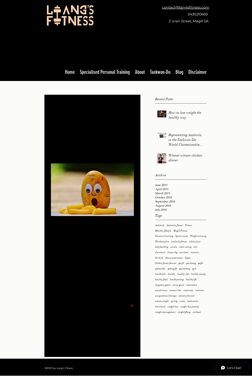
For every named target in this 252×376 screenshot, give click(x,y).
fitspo (188, 257)
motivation (191, 285)
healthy (171, 274)
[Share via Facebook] (52, 295)
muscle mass (161, 290)
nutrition (199, 290)
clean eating (185, 246)
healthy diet (183, 274)
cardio (173, 246)
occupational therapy (166, 295)
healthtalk (160, 274)
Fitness (188, 225)
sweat (182, 301)
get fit (181, 263)
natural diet (175, 290)
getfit (200, 263)
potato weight (162, 301)
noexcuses (188, 290)
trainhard (160, 306)
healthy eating (198, 274)
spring (174, 301)
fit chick (159, 257)
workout (197, 312)
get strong (191, 263)
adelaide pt (195, 241)
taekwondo (192, 301)
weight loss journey (189, 306)
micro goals (178, 285)
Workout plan (162, 241)
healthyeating (177, 279)
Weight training (198, 236)
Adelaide (159, 225)
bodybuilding (161, 246)
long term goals (163, 285)
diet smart (160, 252)
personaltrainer (187, 295)
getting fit (172, 268)
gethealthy (160, 268)
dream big (172, 252)
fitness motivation (174, 257)
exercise (195, 252)
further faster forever (165, 263)
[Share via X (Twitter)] (61, 295)
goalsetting (184, 268)
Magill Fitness (180, 230)
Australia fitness (174, 225)
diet (195, 246)
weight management (165, 312)
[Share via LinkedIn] (69, 295)
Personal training (164, 236)
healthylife (191, 279)
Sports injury (181, 236)
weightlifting (184, 312)
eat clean (184, 252)
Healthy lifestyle (163, 230)
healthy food (161, 279)
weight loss (172, 306)
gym (194, 268)
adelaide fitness (179, 241)
